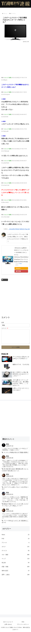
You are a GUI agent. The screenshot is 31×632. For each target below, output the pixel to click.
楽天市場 (18, 271)
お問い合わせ (8, 624)
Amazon (18, 268)
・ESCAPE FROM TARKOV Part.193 (19, 229)
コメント (4, 328)
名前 (2, 322)
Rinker (20, 263)
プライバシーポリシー (23, 624)
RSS (23, 622)
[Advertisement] (15, 58)
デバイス (5, 279)
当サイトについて (8, 622)
